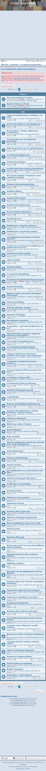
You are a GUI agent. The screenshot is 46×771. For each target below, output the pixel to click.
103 (34, 222)
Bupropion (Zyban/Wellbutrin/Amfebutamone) (23, 404)
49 (41, 136)
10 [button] (34, 89)
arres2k (21, 179)
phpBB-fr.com (18, 766)
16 (41, 145)
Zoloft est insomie (13, 529)
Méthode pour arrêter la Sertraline (19, 424)
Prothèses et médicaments (16, 418)
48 (38, 136)
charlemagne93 (23, 505)
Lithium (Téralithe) (13, 260)
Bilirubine (21, 134)
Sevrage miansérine (14, 465)
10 (36, 165)
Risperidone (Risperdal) (15, 537)
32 (43, 208)
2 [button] (21, 89)
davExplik (22, 199)
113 (43, 283)
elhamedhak (22, 538)
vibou (20, 431)
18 (41, 158)
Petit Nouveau (23, 565)
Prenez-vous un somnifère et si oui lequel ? (23, 597)
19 (43, 158)
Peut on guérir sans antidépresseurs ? (21, 341)
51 (38, 202)
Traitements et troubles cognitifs (18, 253)
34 (43, 615)
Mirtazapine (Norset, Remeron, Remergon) (22, 611)
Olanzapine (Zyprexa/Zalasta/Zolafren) (20, 184)
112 (40, 283)
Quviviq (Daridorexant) (15, 451)
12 (36, 120)
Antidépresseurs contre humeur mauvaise (22, 231)
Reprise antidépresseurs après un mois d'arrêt (23, 523)
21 (36, 127)
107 (40, 195)
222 (34, 172)
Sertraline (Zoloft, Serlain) (16, 198)
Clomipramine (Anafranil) (16, 162)
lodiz (20, 249)
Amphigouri (22, 303)
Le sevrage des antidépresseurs (18, 155)
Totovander (22, 452)
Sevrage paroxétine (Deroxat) (17, 603)
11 (38, 165)
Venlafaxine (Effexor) (14, 191)
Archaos (21, 99)
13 (38, 120)
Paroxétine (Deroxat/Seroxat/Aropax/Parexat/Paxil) (25, 169)
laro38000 (22, 192)
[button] (16, 89)
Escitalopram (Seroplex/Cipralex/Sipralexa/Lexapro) (25, 280)
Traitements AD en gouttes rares (18, 511)
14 (41, 120)
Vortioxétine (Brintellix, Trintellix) (19, 308)
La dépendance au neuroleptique (19, 484)
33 (41, 615)
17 (43, 145)
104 (37, 222)
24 (43, 127)
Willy (20, 309)
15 (43, 120)
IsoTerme (22, 261)
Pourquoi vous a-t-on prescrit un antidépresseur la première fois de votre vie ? (25, 246)
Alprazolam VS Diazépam (16, 315)
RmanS (21, 156)
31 (41, 208)
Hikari (21, 125)
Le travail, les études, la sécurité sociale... (25, 100)
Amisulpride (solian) (14, 491)
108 (43, 195)
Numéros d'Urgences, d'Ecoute (18, 104)
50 (43, 136)
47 (36, 136)
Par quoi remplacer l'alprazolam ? (19, 212)
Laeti (20, 645)
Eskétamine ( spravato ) (15, 563)
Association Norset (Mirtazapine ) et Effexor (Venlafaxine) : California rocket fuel (22, 411)
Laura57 (21, 612)
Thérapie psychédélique (15, 302)
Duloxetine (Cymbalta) (15, 286)
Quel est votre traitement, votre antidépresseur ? (24, 124)
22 (38, 127)
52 (41, 202)
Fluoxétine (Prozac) (14, 219)
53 (43, 202)
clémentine (22, 142)
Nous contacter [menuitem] (19, 758)
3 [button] (24, 89)
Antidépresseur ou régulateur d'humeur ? (22, 226)
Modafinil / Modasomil (15, 669)
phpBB (12, 762)
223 (37, 172)
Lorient (21, 186)
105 (34, 195)
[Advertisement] (23, 35)
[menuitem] (3, 61)
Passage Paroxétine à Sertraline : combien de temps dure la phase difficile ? (23, 334)
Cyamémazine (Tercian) (15, 503)
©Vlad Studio (33, 766)
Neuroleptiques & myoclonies (17, 320)
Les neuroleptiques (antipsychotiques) (21, 347)
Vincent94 (22, 240)
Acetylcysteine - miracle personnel (19, 675)
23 (41, 127)
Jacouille (21, 118)
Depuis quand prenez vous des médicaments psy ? (25, 148)
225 (43, 172)
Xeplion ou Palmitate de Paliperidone (20, 650)
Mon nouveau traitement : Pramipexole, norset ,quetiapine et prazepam (24, 176)
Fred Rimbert (23, 764)
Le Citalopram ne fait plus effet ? (19, 377)
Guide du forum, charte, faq (21, 107)
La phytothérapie (13, 397)
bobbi (20, 348)
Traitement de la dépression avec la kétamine (23, 590)
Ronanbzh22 (23, 213)
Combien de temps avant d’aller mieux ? (21, 478)
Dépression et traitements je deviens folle (22, 517)
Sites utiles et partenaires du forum (19, 98)
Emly (20, 438)
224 (40, 172)
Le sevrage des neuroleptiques (18, 274)
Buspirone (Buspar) (14, 430)
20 (41, 461)
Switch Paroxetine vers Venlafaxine (19, 663)
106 (37, 195)
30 (38, 208)
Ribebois (21, 342)
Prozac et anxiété (13, 436)
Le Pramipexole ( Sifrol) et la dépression (21, 383)
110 (34, 283)
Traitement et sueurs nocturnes (18, 497)
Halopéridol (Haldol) (14, 267)
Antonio (21, 671)
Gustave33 (22, 405)
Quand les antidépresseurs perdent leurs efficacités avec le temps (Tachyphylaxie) (25, 443)
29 (36, 208)
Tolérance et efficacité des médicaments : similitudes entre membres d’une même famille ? (25, 354)
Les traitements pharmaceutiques (18, 69)
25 (43, 215)
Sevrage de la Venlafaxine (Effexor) (19, 656)
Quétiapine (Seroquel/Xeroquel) (18, 205)
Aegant (21, 425)
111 (37, 283)
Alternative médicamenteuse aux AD (20, 390)
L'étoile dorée (23, 149)
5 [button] (29, 89)
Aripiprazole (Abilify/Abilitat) (17, 458)
